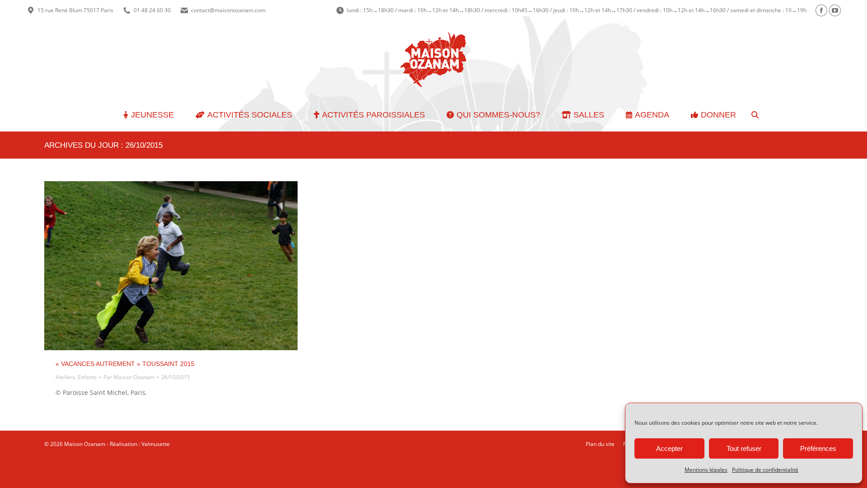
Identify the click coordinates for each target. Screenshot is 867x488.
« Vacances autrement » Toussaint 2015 (125, 363)
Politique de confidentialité (765, 470)
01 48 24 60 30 (152, 10)
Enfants (87, 377)
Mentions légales (706, 470)
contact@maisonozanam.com (228, 10)
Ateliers (65, 377)
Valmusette (155, 444)
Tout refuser (744, 448)
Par (128, 377)
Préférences (818, 448)
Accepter (669, 448)
